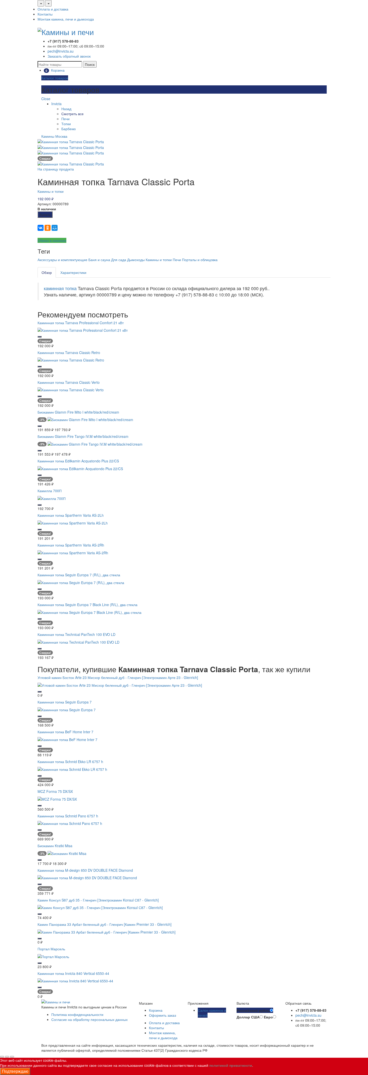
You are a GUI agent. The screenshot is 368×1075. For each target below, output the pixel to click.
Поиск (90, 64)
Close (45, 98)
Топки (66, 123)
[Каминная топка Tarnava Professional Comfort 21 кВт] (83, 329)
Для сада (118, 259)
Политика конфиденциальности (77, 1014)
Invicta (56, 103)
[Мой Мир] (55, 228)
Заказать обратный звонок (69, 56)
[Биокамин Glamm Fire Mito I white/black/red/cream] (90, 419)
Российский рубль (253, 1010)
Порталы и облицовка (200, 259)
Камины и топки (51, 191)
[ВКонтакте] (41, 228)
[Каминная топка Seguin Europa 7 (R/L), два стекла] (81, 581)
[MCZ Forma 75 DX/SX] (57, 798)
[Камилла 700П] (52, 497)
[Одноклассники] (48, 228)
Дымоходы (136, 259)
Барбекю (68, 128)
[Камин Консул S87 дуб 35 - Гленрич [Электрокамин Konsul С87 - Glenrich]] (100, 907)
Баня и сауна (99, 259)
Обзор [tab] (47, 272)
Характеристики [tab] (73, 272)
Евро (268, 1016)
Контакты (45, 14)
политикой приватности (230, 1065)
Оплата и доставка (53, 9)
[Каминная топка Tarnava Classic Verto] (71, 389)
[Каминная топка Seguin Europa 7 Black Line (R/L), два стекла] (89, 611)
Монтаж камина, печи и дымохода (66, 19)
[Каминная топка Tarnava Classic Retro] (71, 359)
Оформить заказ (162, 1015)
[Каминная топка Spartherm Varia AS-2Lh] (73, 522)
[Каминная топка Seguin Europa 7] (67, 708)
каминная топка (60, 288)
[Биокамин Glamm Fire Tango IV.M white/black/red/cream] (95, 443)
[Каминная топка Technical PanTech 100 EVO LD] (78, 641)
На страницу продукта (56, 168)
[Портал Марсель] (53, 955)
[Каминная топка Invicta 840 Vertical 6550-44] (75, 980)
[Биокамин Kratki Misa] (67, 852)
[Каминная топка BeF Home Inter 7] (67, 738)
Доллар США (248, 1016)
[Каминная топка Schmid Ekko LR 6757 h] (72, 768)
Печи (65, 118)
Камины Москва (54, 136)
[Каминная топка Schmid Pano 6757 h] (70, 822)
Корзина (155, 1010)
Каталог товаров (54, 77)
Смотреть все (72, 113)
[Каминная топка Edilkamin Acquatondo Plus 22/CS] (80, 468)
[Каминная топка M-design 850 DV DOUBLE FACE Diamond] (87, 877)
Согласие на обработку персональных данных (89, 1019)
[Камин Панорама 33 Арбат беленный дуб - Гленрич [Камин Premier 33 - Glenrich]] (106, 931)
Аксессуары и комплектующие (62, 259)
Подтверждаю (15, 1071)
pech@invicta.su (61, 51)
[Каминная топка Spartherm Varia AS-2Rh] (73, 552)
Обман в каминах (52, 240)
